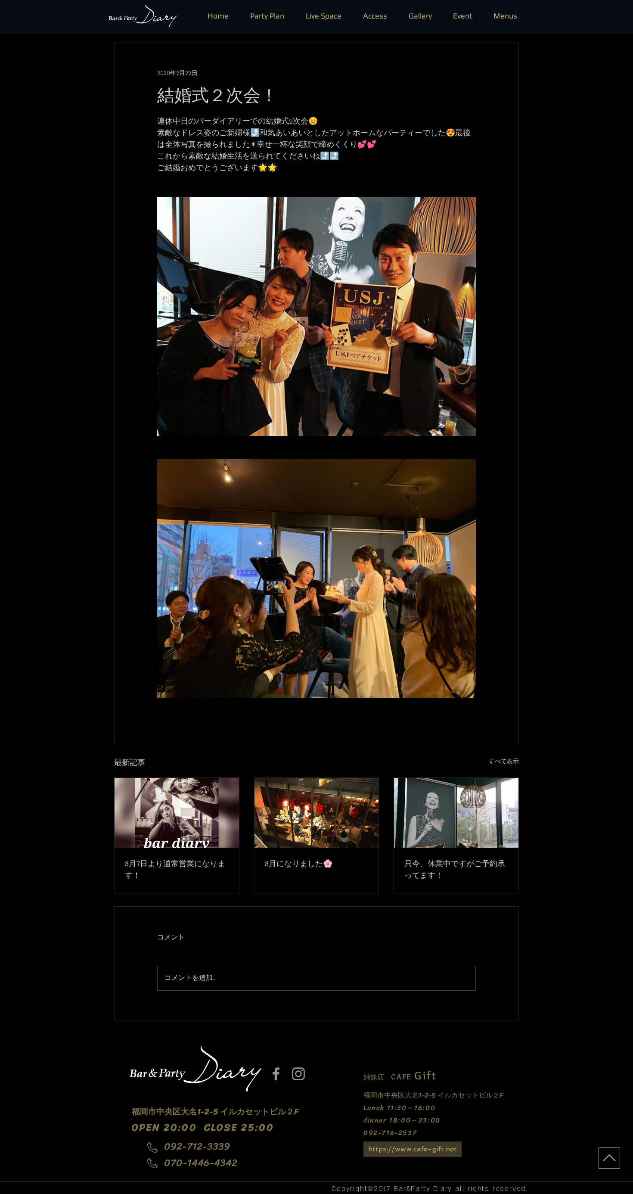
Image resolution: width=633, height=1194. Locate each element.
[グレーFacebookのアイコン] (276, 1073)
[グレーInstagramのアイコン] (298, 1073)
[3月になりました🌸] (316, 813)
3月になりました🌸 (298, 864)
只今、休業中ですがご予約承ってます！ (454, 869)
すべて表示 (504, 761)
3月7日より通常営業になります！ (175, 869)
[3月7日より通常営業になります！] (177, 813)
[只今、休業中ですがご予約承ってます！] (456, 813)
